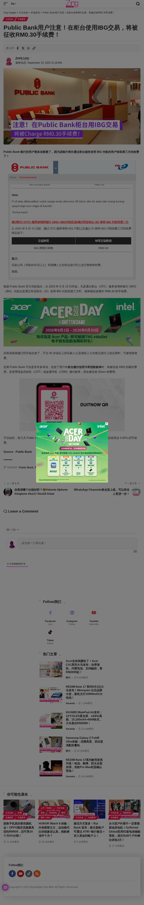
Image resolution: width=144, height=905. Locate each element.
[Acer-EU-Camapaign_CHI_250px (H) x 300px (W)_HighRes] (72, 452)
